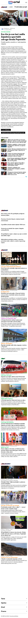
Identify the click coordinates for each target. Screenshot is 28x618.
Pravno (3, 611)
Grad (3, 607)
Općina (3, 603)
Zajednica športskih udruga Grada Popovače (13, 132)
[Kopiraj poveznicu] (25, 15)
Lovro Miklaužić (6, 129)
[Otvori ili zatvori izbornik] (26, 2)
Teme (3, 599)
